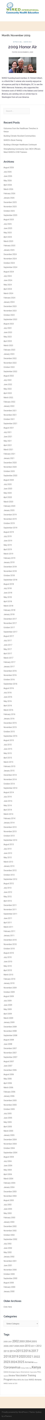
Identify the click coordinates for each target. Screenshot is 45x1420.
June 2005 (8, 1118)
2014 (13, 1351)
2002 (15, 1341)
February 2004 (9, 1183)
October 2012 (9, 875)
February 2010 (9, 979)
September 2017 (10, 632)
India (27, 1368)
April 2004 (8, 1174)
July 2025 (8, 224)
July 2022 (8, 380)
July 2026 (8, 172)
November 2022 (10, 363)
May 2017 (8, 649)
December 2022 (10, 358)
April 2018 (8, 601)
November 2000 (10, 1270)
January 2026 (9, 198)
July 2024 (8, 276)
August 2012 (9, 883)
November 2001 (10, 1261)
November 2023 (10, 311)
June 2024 (8, 280)
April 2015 (8, 758)
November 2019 (10, 519)
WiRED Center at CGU (10, 1383)
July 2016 (8, 693)
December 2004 (10, 1139)
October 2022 (9, 367)
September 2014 (10, 788)
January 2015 (9, 771)
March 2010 (8, 975)
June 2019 (8, 541)
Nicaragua (12, 1372)
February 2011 (9, 931)
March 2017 (8, 658)
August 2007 (9, 1061)
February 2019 (9, 558)
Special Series (22, 42)
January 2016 (9, 719)
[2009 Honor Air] (22, 65)
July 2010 (8, 957)
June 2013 (8, 853)
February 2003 (9, 1217)
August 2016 (9, 688)
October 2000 (9, 1274)
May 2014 (8, 805)
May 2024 (8, 285)
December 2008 (10, 1027)
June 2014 (8, 801)
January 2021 (9, 458)
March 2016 (8, 710)
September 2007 (10, 1057)
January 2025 (9, 250)
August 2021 (9, 428)
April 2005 (8, 1126)
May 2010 (8, 966)
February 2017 (9, 662)
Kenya (36, 1367)
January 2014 (9, 823)
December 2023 (10, 306)
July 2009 (8, 1001)
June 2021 (8, 436)
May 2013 (8, 857)
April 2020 (8, 497)
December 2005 (10, 1100)
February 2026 (9, 193)
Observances (25, 1372)
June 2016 (8, 697)
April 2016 (8, 705)
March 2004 (8, 1179)
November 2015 (10, 727)
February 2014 (9, 818)
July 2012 (8, 888)
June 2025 (8, 228)
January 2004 (9, 1187)
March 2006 (8, 1087)
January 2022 (9, 406)
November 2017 (10, 623)
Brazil (35, 1362)
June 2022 (8, 384)
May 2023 (8, 337)
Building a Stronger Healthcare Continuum (20, 145)
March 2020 (8, 502)
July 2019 (8, 536)
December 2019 (10, 515)
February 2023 (9, 350)
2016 (27, 1351)
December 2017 (10, 619)
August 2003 (9, 1200)
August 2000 (9, 1283)
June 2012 (8, 892)
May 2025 (8, 233)
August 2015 (9, 740)
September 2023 (10, 319)
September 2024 (10, 267)
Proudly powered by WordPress (15, 1412)
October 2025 (9, 211)
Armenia (29, 1362)
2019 (14, 1356)
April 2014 (8, 810)
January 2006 (9, 1096)
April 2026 (8, 185)
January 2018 (9, 614)
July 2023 (8, 328)
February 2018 (9, 610)
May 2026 (8, 180)
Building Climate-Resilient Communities (20, 136)
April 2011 (8, 923)
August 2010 (9, 953)
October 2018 (9, 575)
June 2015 (8, 749)
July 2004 (8, 1161)
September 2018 (10, 580)
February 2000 (9, 1287)
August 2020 (9, 480)
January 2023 (9, 354)
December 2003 (10, 1191)
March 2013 (8, 862)
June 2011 (8, 918)
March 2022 (8, 397)
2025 (20, 1362)
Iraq (30, 1368)
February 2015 (9, 766)
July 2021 (8, 432)
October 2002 (9, 1235)
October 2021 (9, 419)
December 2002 (10, 1226)
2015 (19, 1351)
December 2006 (10, 1070)
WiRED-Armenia (35, 1380)
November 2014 (10, 779)
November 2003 (10, 1196)
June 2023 (8, 332)
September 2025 (10, 215)
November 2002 (10, 1231)
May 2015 (8, 753)
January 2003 (9, 1222)
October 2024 (9, 263)
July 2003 (8, 1205)
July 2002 (8, 1244)
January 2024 (9, 302)
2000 (6, 1342)
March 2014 (8, 814)
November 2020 (10, 467)
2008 (16, 1346)
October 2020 (9, 471)
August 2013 (9, 844)
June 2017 (8, 645)
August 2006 (9, 1074)
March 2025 (8, 241)
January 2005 (9, 1135)
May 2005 (8, 1122)
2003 (22, 1341)
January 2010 (9, 983)
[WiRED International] (22, 8)
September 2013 (10, 840)
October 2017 (9, 627)
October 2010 (9, 949)
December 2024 (10, 254)
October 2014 (9, 784)
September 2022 (10, 371)
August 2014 (9, 792)
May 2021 (8, 441)
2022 (37, 1356)
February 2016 (9, 714)
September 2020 (10, 475)
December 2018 (10, 567)
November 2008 (10, 1031)
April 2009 (8, 1014)
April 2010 (8, 970)
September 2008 (10, 1035)
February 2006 (9, 1092)
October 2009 (9, 992)
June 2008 (8, 1044)
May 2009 (8, 1009)
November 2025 (10, 206)
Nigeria (18, 1372)
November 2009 (10, 988)
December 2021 (10, 410)
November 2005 (10, 1105)
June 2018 (8, 593)
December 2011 (10, 905)
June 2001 (8, 1265)
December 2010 (10, 940)
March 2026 (8, 189)
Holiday (23, 1368)
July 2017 (8, 640)
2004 (28, 1341)
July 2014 (8, 797)
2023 (7, 1362)
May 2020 (8, 493)
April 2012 (8, 901)
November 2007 (10, 1053)
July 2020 (8, 484)
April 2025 (8, 237)
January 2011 (9, 935)
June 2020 (8, 489)
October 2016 (9, 679)
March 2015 (8, 762)
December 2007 (10, 1048)
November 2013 (10, 831)
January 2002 (9, 1257)
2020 (22, 1356)
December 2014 (10, 775)
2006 (6, 1346)
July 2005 (8, 1113)
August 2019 (9, 532)
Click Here (8, 1307)
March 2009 (8, 1018)
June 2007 (8, 1066)
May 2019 (8, 545)
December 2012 (10, 870)
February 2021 (9, 454)
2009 (21, 1346)
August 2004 (9, 1157)
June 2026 (8, 176)
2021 (29, 1356)
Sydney (39, 1412)
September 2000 (10, 1278)
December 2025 (10, 202)
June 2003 (8, 1209)
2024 (13, 1362)
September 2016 (10, 684)
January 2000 (9, 1291)
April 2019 (8, 549)
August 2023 (9, 324)
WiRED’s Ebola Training (13, 140)
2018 (7, 1356)
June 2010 (8, 961)
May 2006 (8, 1079)
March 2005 (8, 1131)
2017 (34, 1351)
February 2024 (9, 298)
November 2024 (10, 259)
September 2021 (10, 423)
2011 (33, 1346)
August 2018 (9, 584)
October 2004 (9, 1148)
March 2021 (8, 449)
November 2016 (10, 675)
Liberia (6, 1372)
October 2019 (9, 523)
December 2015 (10, 723)
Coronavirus (12, 1367)
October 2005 (9, 1109)
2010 (27, 1345)
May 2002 (8, 1252)
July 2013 (8, 849)
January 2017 (9, 666)
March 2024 (8, 293)
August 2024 (9, 272)
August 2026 (9, 167)
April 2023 (8, 341)
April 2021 (8, 445)
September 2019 (10, 528)
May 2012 (8, 896)
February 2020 (9, 506)
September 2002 (10, 1239)
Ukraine (11, 1375)
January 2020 (9, 510)
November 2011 (10, 909)
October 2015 (9, 731)
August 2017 (9, 636)
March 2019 (8, 554)
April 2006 (8, 1083)
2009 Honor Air (22, 46)
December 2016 (10, 671)
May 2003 (8, 1213)
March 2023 (8, 345)
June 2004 (8, 1165)
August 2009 (9, 996)
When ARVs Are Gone (20, 1380)
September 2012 (10, 879)
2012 (38, 1346)
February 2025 (9, 245)
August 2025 (9, 219)
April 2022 (8, 393)
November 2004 (10, 1144)
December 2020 (10, 463)
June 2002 (8, 1248)
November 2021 (10, 415)
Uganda (6, 1376)
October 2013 (9, 836)
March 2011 (8, 927)
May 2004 (8, 1170)
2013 (6, 1351)
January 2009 (9, 1022)
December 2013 (10, 827)
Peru (39, 1372)
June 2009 (8, 1005)
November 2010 (10, 944)
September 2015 (10, 736)
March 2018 (8, 606)
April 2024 (8, 289)
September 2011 (10, 914)
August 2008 (9, 1040)
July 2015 (8, 745)
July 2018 (8, 588)
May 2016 (8, 701)
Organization (33, 1372)
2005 (34, 1341)
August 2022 (9, 376)
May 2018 (8, 597)
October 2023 (9, 315)
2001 (10, 1342)
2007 (11, 1346)
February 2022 (9, 402)
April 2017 (8, 653)
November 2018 (10, 571)
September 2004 (10, 1152)
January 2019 (9, 562)
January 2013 (9, 866)
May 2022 (8, 389)
